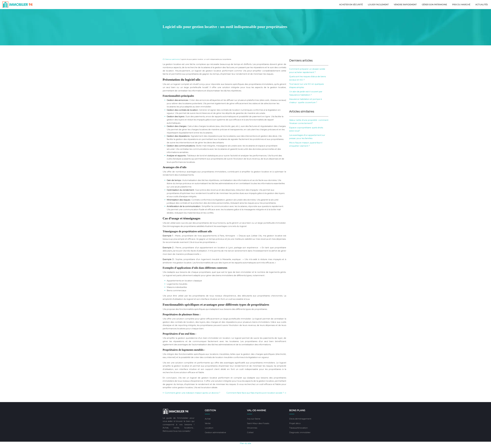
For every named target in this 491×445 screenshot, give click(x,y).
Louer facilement (378, 4)
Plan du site (245, 443)
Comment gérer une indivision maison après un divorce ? (192, 393)
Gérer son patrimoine (434, 4)
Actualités (481, 4)
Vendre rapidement (405, 4)
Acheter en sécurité (351, 4)
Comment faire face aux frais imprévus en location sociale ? (255, 393)
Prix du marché (461, 4)
